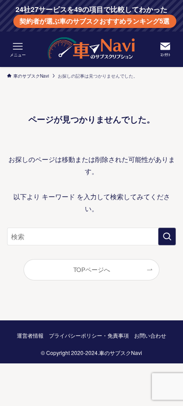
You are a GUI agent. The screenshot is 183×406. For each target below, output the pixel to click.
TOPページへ (91, 269)
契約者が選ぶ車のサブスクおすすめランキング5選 (95, 21)
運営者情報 (30, 335)
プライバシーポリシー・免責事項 (89, 335)
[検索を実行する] (167, 236)
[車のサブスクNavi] (91, 49)
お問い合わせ (150, 335)
